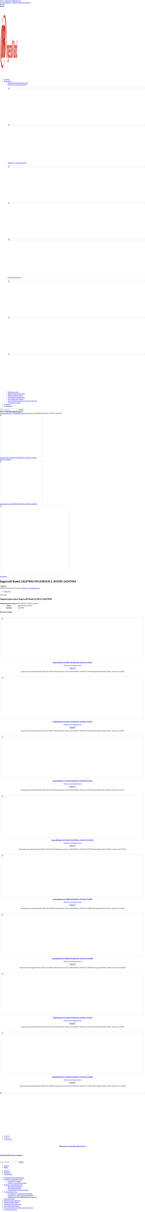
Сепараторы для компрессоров (18, 1190)
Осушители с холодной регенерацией (20, 1195)
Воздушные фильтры (15, 1186)
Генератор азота (13, 392)
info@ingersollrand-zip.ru (13, 1)
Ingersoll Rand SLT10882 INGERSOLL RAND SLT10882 (72, 899)
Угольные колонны (14, 402)
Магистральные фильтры (16, 394)
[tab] (74, 591)
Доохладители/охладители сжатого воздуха (22, 401)
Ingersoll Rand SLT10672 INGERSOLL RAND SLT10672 (72, 721)
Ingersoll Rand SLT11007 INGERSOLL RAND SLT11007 (72, 1017)
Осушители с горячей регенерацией (20, 1193)
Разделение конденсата (15, 399)
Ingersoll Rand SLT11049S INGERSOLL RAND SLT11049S (72, 1077)
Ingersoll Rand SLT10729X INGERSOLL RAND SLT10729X (72, 840)
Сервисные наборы (14, 1181)
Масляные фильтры (14, 1188)
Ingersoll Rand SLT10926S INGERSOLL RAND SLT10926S (72, 958)
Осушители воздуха (14, 277)
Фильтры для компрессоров (17, 163)
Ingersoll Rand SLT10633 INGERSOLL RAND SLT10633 (72, 662)
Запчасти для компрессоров (17, 85)
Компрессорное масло (15, 395)
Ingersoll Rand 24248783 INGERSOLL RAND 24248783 (18, 504)
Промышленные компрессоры (18, 83)
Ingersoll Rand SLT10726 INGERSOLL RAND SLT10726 (72, 781)
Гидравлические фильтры (16, 397)
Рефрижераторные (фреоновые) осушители (22, 1197)
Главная (3, 413)
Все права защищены (11, 1155)
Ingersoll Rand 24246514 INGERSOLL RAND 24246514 (18, 458)
